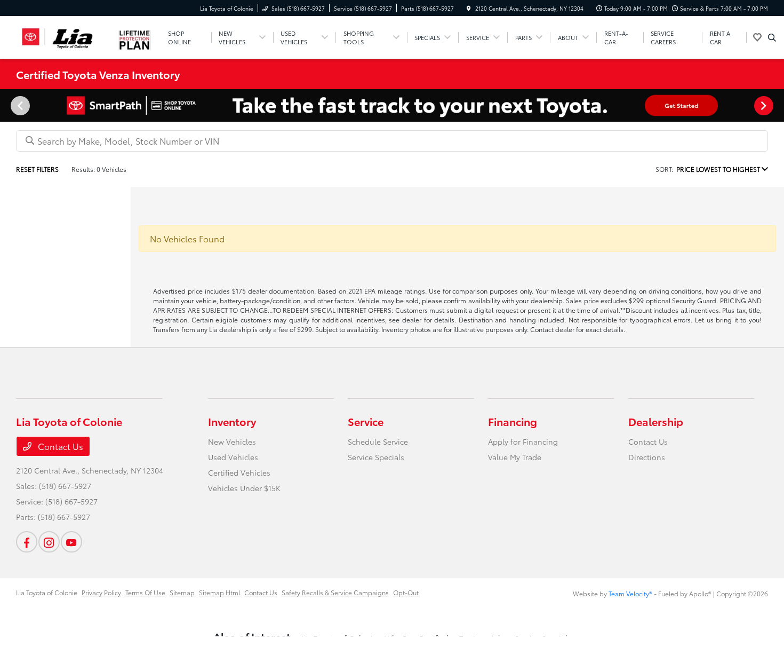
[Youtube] (71, 542)
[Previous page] (19, 105)
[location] (469, 8)
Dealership (655, 421)
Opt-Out (406, 592)
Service (365, 421)
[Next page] (765, 105)
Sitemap (182, 592)
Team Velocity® (630, 593)
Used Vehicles (233, 457)
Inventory (232, 421)
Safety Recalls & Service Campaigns (335, 592)
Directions (646, 457)
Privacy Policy (101, 592)
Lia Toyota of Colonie (46, 592)
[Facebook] (26, 542)
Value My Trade (514, 457)
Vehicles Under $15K (244, 488)
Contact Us (59, 446)
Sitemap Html (219, 592)
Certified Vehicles (239, 472)
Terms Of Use (145, 592)
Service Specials (376, 457)
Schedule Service (378, 441)
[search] (772, 37)
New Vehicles (232, 441)
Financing (512, 421)
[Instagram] (49, 542)
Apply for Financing (523, 441)
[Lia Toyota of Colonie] (64, 35)
